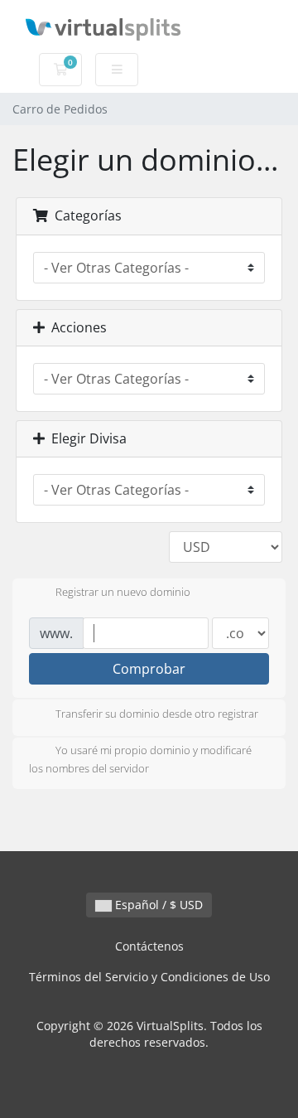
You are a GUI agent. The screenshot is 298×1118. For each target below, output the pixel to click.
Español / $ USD (157, 904)
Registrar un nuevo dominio (122, 592)
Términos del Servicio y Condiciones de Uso (149, 977)
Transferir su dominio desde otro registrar (156, 713)
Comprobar (149, 669)
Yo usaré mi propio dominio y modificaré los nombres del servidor (140, 759)
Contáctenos (149, 946)
